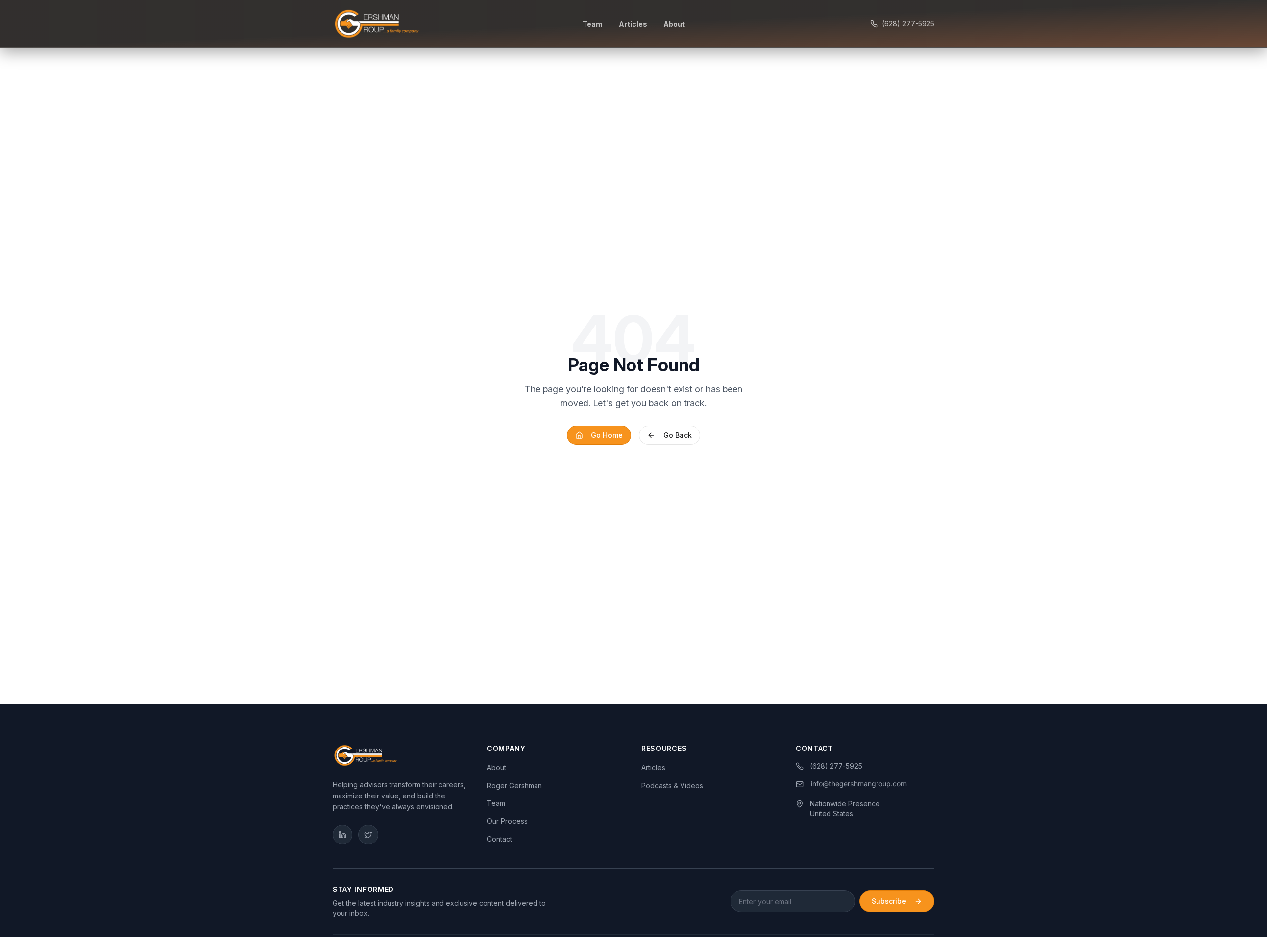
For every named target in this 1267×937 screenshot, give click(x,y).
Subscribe (889, 901)
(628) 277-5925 (908, 23)
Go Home (607, 435)
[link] (852, 784)
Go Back (677, 435)
